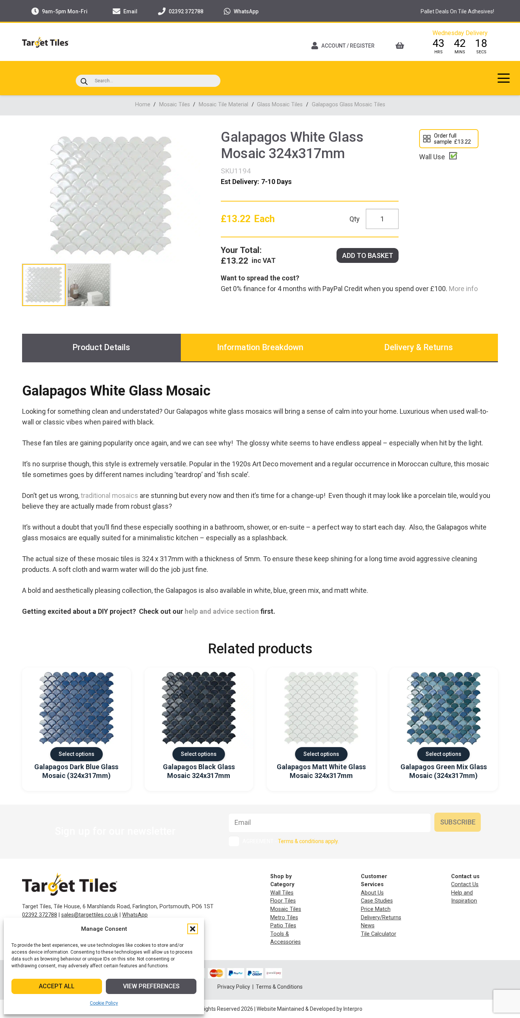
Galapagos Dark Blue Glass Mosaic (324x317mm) (76, 771)
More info (462, 289)
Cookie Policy (104, 1003)
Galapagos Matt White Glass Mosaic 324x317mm (321, 771)
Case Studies (377, 901)
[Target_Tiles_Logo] (45, 42)
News (368, 925)
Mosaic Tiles (174, 104)
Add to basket (367, 255)
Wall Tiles (281, 893)
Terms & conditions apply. (308, 841)
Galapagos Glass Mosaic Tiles (348, 104)
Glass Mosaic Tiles (280, 104)
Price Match (376, 909)
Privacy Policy (234, 987)
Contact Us (465, 884)
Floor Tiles (283, 901)
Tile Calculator (378, 934)
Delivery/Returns (381, 917)
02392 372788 (39, 915)
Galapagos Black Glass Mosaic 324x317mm (199, 771)
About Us (372, 893)
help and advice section (222, 611)
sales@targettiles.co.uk (89, 915)
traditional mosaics (109, 495)
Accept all (57, 986)
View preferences (151, 986)
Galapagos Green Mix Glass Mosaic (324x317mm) (443, 771)
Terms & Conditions (279, 987)
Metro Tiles (284, 917)
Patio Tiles (283, 925)
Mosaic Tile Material (223, 104)
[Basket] (402, 46)
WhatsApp (135, 915)
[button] (192, 929)
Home (142, 104)
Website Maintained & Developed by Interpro (309, 1009)
